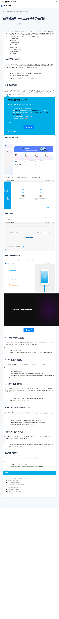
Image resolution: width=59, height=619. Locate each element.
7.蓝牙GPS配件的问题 (14, 51)
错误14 (41, 112)
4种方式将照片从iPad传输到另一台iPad (15, 487)
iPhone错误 (26, 93)
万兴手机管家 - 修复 (38, 91)
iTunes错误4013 (35, 112)
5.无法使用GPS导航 (13, 47)
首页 (8, 11)
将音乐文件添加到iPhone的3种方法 (14, 480)
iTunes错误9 (18, 114)
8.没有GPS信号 (12, 53)
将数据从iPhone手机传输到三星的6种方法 (15, 477)
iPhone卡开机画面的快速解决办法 (14, 482)
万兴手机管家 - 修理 (17, 100)
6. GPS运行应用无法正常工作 (15, 49)
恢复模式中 (17, 110)
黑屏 (40, 110)
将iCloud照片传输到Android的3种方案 (14, 491)
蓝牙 (19, 436)
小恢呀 (20, 24)
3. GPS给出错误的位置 (14, 42)
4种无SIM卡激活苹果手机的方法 (13, 489)
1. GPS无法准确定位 (13, 38)
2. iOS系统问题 (12, 40)
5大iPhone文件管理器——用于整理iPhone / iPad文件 (17, 478)
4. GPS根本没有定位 (13, 44)
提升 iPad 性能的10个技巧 (12, 486)
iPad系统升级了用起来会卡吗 (13, 493)
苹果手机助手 (12, 11)
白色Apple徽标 (35, 110)
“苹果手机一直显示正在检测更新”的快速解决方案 (16, 484)
